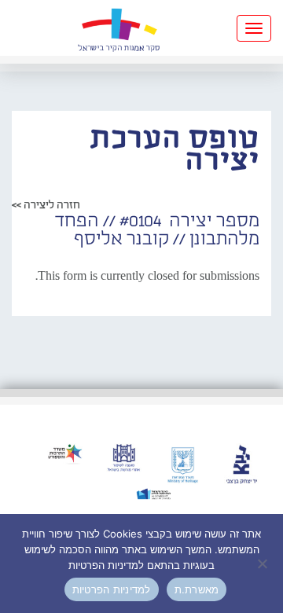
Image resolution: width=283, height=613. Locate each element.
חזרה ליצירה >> (46, 205)
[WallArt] (119, 28)
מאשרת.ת (197, 589)
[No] (263, 563)
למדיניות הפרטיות (111, 589)
